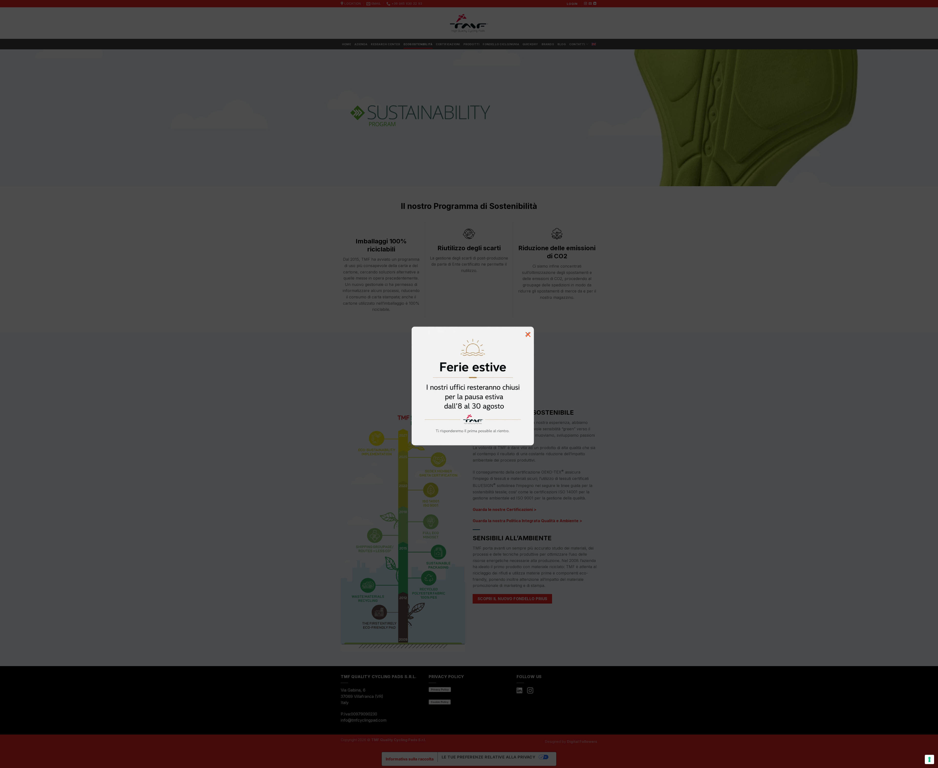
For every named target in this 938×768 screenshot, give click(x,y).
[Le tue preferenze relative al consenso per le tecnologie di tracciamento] (929, 759)
